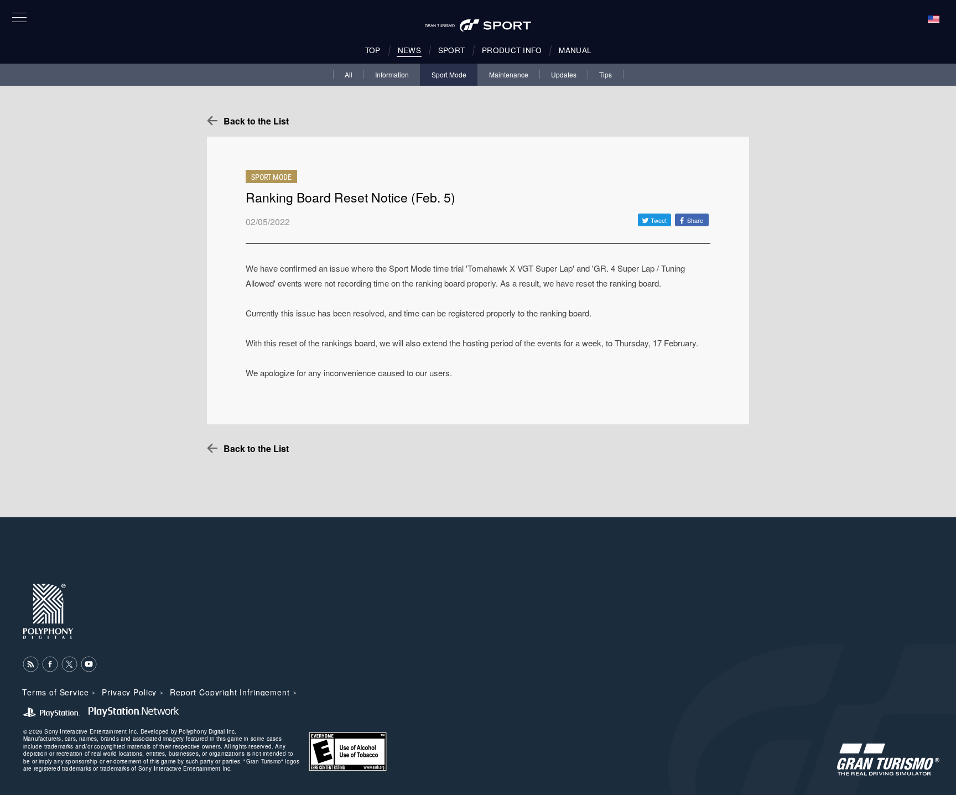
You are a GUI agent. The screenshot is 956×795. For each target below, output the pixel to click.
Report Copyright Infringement (229, 692)
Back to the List (256, 121)
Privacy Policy (129, 692)
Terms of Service (55, 692)
